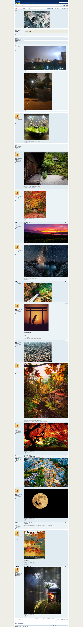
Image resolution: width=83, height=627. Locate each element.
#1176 (24, 455)
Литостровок (27, 1)
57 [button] (61, 8)
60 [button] (64, 8)
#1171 (24, 281)
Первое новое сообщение (49, 8)
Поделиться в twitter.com (63, 5)
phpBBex (18, 626)
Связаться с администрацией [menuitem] (51, 625)
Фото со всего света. (19, 5)
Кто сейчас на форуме (18, 622)
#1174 (24, 362)
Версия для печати (61, 5)
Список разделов (17, 625)
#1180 (24, 566)
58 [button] (62, 8)
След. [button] (67, 8)
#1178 (24, 522)
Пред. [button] (58, 8)
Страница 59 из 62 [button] (57, 8)
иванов (16, 29)
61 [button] (65, 8)
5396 (18, 120)
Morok (16, 37)
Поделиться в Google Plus (66, 5)
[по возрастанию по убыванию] (49, 618)
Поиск (65, 2)
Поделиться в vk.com (67, 5)
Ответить (16, 8)
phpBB (21, 626)
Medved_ (16, 144)
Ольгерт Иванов (27, 362)
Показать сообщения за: (31, 618)
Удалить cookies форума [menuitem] (59, 625)
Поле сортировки (41, 618)
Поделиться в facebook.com (64, 5)
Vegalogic (25, 626)
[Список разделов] (20, 2)
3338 (18, 225)
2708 (18, 47)
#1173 (24, 340)
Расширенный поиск (67, 2)
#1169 (24, 222)
